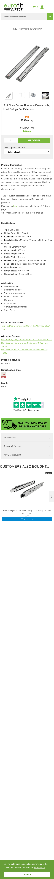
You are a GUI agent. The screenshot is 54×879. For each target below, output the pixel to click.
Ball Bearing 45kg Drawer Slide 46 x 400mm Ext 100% (26, 339)
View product (27, 519)
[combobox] (24, 16)
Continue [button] (27, 874)
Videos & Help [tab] (10, 437)
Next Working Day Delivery (30, 28)
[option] (9, 96)
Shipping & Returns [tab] (12, 446)
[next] (51, 496)
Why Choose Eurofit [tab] (12, 454)
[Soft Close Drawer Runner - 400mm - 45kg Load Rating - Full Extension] (9, 96)
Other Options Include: (14, 147)
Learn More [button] (39, 867)
